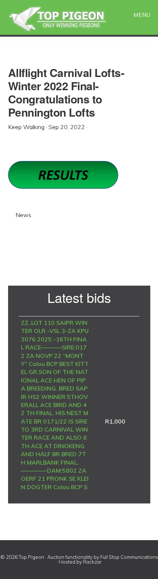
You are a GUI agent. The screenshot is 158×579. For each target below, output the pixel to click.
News (23, 215)
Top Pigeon (66, 19)
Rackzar (92, 562)
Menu (142, 14)
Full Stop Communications (129, 557)
